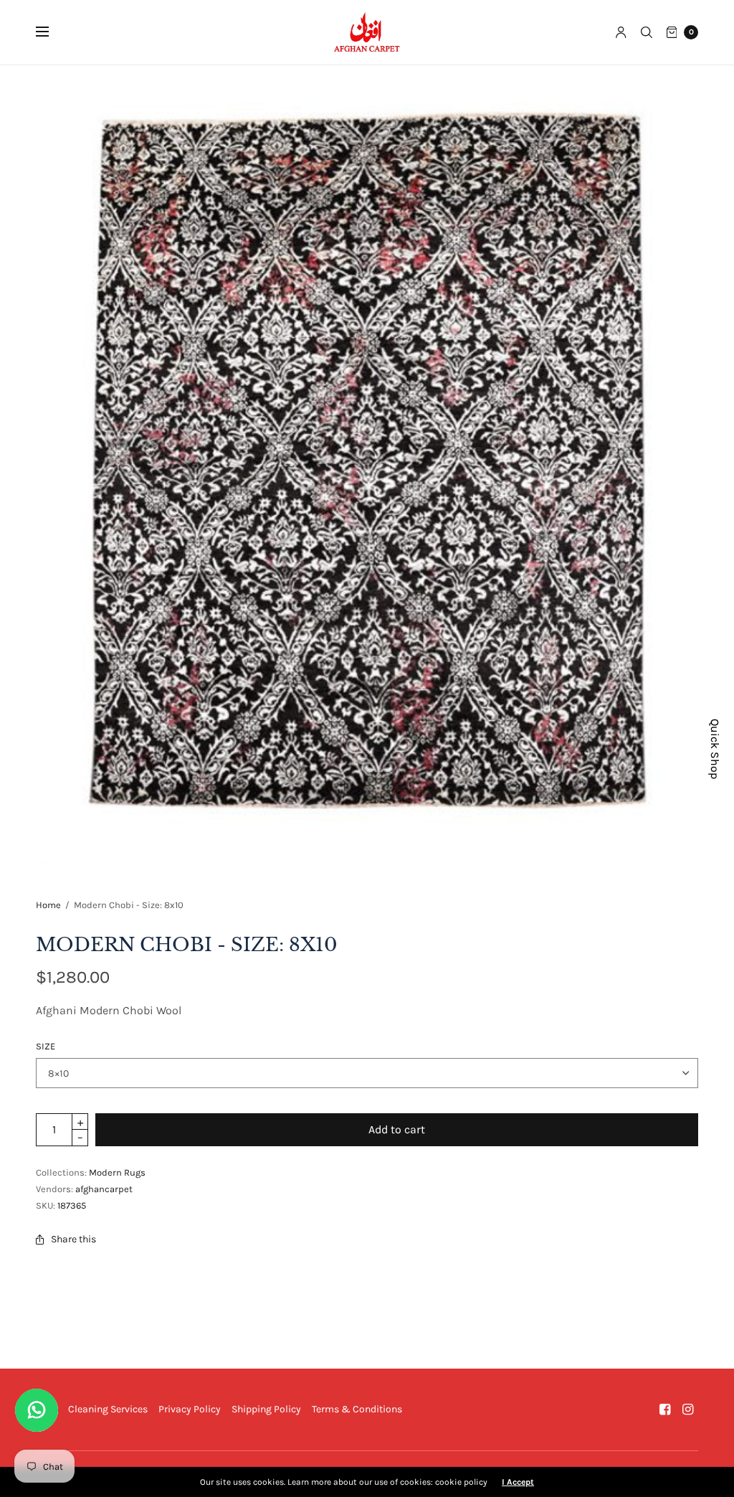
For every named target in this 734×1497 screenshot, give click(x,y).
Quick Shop (715, 749)
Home (48, 904)
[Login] (621, 32)
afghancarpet (104, 1189)
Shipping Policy (266, 1409)
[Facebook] (665, 1409)
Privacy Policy (189, 1409)
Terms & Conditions (357, 1409)
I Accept (518, 1482)
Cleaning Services (108, 1409)
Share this (73, 1239)
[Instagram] (688, 1409)
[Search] (646, 32)
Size (45, 1046)
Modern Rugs (117, 1172)
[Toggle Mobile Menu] (51, 32)
